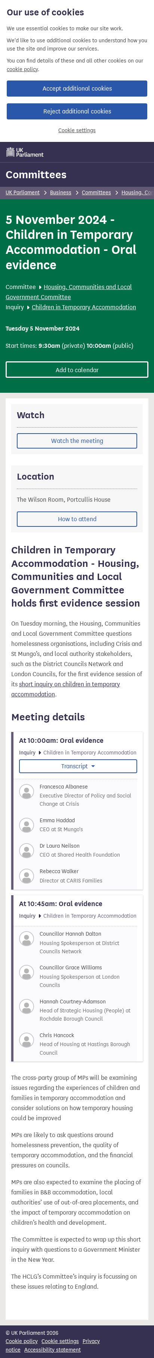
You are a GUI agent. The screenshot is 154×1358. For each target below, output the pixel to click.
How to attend (77, 519)
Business (60, 192)
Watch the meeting (77, 440)
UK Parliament (23, 192)
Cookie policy (22, 1341)
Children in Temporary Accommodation (84, 307)
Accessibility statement (52, 1350)
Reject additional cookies (77, 111)
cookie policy (22, 69)
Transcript (75, 766)
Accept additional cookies (77, 88)
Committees (36, 174)
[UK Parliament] (25, 152)
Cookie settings (77, 130)
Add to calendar (77, 370)
